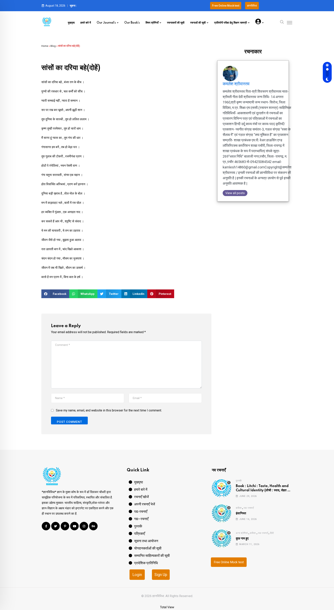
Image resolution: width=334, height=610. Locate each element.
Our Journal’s (106, 22)
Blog (53, 45)
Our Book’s (132, 22)
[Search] (282, 21)
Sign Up (160, 574)
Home (44, 45)
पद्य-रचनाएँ (249, 508)
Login (137, 574)
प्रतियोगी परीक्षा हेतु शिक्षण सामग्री (230, 22)
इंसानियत (241, 513)
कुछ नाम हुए (242, 538)
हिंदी (272, 533)
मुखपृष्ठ (71, 22)
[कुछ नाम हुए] (221, 538)
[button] (55, 293)
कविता (239, 508)
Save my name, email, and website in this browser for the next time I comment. (109, 410)
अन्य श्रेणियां (242, 533)
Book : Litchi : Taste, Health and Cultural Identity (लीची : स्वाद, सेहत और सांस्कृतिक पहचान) (263, 490)
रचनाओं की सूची (198, 22)
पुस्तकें (239, 480)
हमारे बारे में (85, 22)
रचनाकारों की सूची (175, 22)
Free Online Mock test (229, 562)
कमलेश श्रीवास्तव (236, 83)
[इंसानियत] (221, 513)
